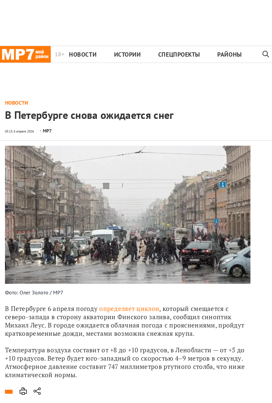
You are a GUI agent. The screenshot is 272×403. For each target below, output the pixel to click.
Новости (83, 54)
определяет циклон (129, 308)
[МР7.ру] (25, 54)
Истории (127, 54)
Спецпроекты (179, 54)
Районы (229, 54)
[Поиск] (266, 54)
